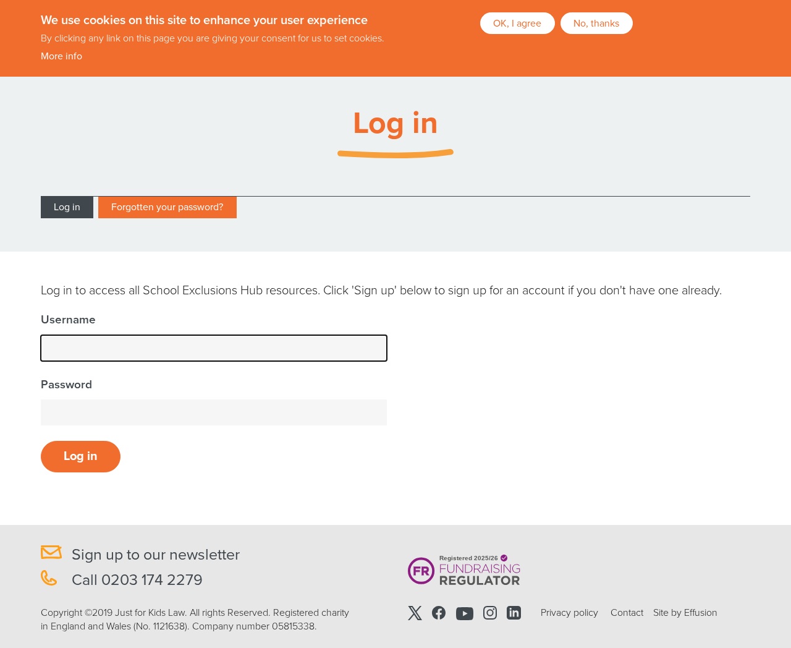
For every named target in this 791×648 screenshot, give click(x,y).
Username (68, 319)
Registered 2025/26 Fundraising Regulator (464, 570)
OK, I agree (517, 23)
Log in (67, 207)
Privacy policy (569, 613)
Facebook (439, 613)
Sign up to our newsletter (156, 554)
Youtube (464, 613)
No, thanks (596, 23)
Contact (627, 613)
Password (66, 384)
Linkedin (513, 613)
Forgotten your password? (167, 207)
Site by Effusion (685, 613)
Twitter (415, 613)
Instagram (490, 613)
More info (61, 56)
